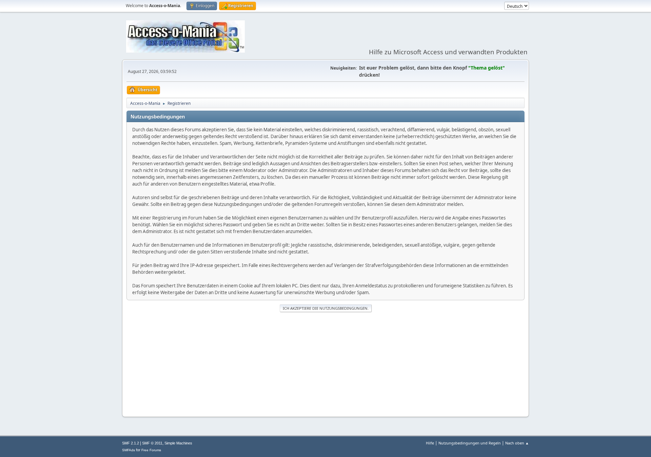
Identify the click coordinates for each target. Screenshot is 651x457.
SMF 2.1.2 (130, 443)
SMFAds (128, 450)
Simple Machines (178, 443)
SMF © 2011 (152, 443)
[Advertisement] (325, 363)
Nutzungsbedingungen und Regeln (469, 442)
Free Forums (151, 450)
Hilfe (430, 442)
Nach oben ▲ (517, 442)
